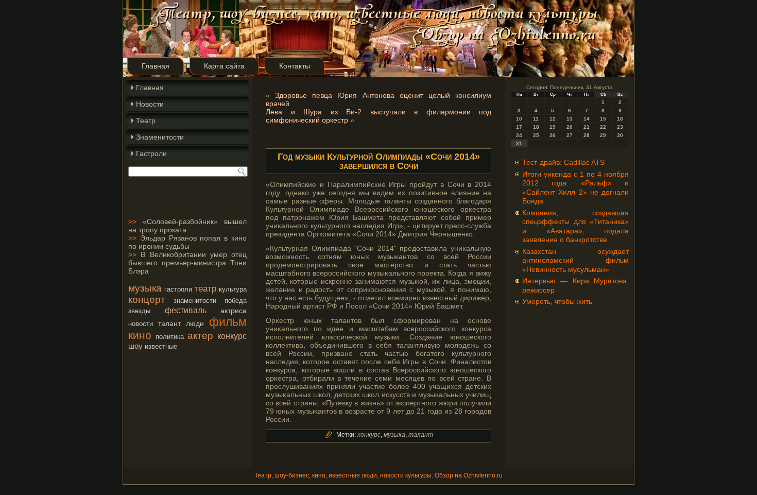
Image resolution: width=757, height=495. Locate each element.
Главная (155, 66)
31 (519, 143)
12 (552, 119)
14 (586, 119)
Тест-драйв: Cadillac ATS (563, 162)
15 (603, 119)
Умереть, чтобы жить (557, 301)
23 (620, 127)
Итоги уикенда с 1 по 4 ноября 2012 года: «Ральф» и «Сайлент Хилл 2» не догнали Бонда (575, 188)
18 (536, 127)
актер (200, 335)
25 (536, 135)
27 (569, 135)
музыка (145, 288)
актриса (233, 310)
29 (603, 135)
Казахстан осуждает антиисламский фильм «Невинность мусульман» (575, 260)
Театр (146, 120)
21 (586, 127)
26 (552, 135)
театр (205, 288)
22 (603, 127)
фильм (228, 322)
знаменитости (195, 300)
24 (519, 135)
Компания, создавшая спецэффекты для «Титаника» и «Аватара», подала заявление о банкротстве (575, 226)
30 (620, 135)
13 (569, 119)
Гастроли (151, 153)
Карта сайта (224, 66)
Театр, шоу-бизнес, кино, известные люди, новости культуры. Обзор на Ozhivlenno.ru (378, 475)
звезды (139, 311)
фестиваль (186, 310)
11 (536, 119)
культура (233, 289)
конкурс (232, 335)
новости (140, 324)
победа (236, 300)
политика (170, 336)
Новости (150, 104)
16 (620, 119)
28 (586, 135)
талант (169, 323)
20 (569, 127)
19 (552, 127)
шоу (135, 346)
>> (132, 221)
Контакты (294, 66)
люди (195, 323)
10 (519, 119)
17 (519, 127)
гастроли (178, 289)
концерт (146, 299)
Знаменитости (160, 137)
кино (139, 335)
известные (161, 346)
